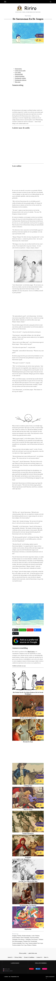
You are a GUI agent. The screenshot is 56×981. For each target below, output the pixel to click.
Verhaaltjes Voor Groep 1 (18, 939)
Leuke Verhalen (35, 935)
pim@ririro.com (33, 953)
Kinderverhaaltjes (26, 935)
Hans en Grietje (28, 809)
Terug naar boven (50, 976)
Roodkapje (28, 857)
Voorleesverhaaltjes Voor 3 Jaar (20, 943)
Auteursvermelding (19, 76)
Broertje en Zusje (28, 741)
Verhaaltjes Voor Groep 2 (32, 939)
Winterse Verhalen (31, 945)
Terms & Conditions (29, 957)
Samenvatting (18, 68)
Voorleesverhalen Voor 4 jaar (35, 943)
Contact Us (39, 957)
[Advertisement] (28, 57)
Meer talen (17, 82)
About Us (10, 957)
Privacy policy (22, 953)
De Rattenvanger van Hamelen (28, 905)
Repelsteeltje (28, 929)
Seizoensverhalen (34, 937)
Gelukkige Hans (28, 785)
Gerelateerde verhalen (20, 78)
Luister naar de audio (20, 70)
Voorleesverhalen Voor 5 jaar (19, 945)
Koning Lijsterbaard (28, 833)
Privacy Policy (18, 957)
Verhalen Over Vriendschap (30, 941)
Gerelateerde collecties (20, 80)
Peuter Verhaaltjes (25, 937)
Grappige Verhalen (17, 935)
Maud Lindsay (28, 15)
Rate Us (46, 957)
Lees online (18, 72)
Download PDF (19, 74)
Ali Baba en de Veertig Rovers (28, 718)
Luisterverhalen (16, 937)
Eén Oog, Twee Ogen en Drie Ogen (28, 881)
